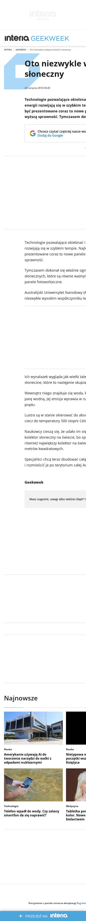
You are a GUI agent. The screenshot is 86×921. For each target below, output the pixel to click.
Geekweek (21, 49)
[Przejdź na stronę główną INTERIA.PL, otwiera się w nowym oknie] (17, 38)
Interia (8, 49)
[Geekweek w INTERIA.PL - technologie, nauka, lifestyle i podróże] (50, 38)
